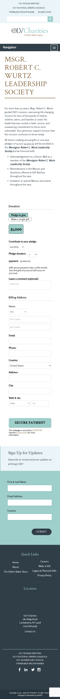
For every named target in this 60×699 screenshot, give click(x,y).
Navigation (9, 47)
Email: (12, 335)
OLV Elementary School (30, 660)
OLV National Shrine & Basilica (29, 8)
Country (11, 510)
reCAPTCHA (37, 430)
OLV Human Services (29, 3)
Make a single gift (20, 219)
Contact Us (30, 631)
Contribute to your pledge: (23, 241)
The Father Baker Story (16, 571)
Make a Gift (44, 566)
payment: (14, 261)
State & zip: (15, 397)
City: (11, 385)
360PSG (39, 695)
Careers (44, 561)
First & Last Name (16, 481)
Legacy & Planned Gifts (44, 570)
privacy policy (21, 433)
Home (15, 562)
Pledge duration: (17, 253)
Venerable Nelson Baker (21, 12)
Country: (13, 360)
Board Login (44, 12)
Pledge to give (18, 215)
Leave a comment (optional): (24, 278)
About (15, 567)
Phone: (12, 347)
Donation (14, 206)
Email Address (14, 496)
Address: (13, 372)
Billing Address (17, 297)
